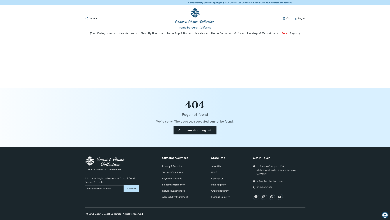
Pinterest (272, 197)
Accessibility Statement (175, 196)
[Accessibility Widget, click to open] (385, 215)
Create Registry (220, 190)
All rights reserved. (133, 213)
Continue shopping (192, 130)
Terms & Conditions (172, 172)
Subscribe (131, 188)
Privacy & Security (172, 166)
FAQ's (214, 172)
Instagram (264, 197)
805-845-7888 (265, 187)
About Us (216, 166)
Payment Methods (172, 178)
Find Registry (218, 184)
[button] (91, 18)
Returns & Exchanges (173, 190)
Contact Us (217, 178)
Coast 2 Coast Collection (108, 213)
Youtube (280, 197)
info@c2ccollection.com (270, 181)
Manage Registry (220, 196)
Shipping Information (173, 184)
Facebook (256, 197)
